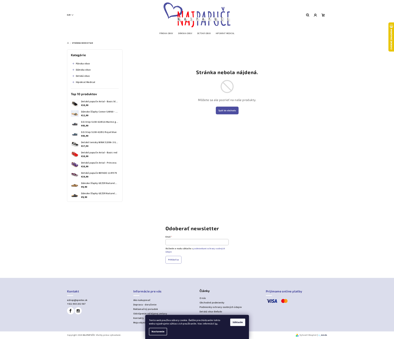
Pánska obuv (83, 63)
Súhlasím (238, 322)
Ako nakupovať (141, 300)
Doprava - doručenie (145, 304)
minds (324, 335)
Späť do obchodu (227, 110)
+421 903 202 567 (76, 304)
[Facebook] (70, 310)
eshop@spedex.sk (77, 300)
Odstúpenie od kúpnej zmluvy (150, 313)
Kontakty (138, 318)
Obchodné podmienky (212, 302)
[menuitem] (166, 33)
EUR (69, 15)
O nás (203, 298)
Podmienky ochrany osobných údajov (221, 307)
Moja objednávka (143, 322)
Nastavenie (158, 331)
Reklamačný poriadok (145, 309)
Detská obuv (83, 76)
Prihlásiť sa (173, 259)
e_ (319, 335)
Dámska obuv (83, 69)
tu (216, 323)
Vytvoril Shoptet (308, 335)
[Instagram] (78, 310)
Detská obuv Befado (211, 311)
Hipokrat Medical (85, 82)
